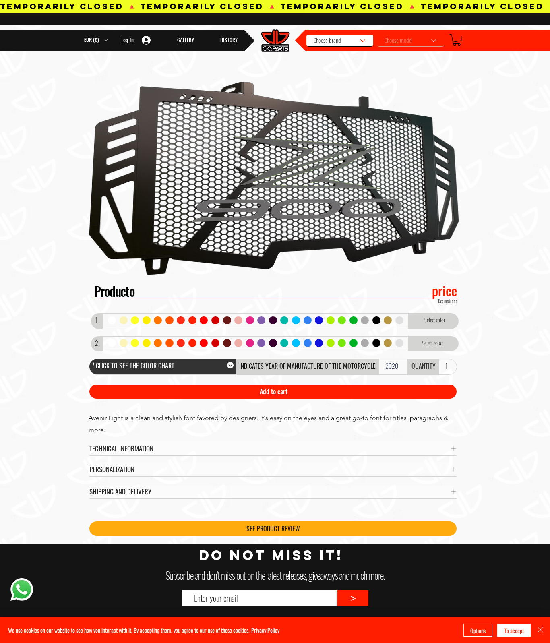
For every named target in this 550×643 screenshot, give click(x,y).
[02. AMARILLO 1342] (123, 321)
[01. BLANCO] (112, 321)
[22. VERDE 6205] (353, 321)
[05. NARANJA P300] (157, 321)
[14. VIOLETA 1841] (261, 321)
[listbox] (96, 40)
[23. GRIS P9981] (364, 321)
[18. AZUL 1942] (307, 321)
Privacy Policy (265, 630)
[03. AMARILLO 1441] (135, 321)
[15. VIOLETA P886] (273, 321)
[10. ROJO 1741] (215, 321)
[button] (457, 40)
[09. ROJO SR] (203, 321)
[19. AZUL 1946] (319, 321)
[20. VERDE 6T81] (330, 321)
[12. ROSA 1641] (238, 321)
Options (478, 630)
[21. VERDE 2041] (341, 321)
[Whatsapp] (21, 589)
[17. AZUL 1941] (296, 321)
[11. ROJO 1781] (227, 321)
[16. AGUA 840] (284, 321)
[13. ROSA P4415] (250, 321)
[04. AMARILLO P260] (146, 321)
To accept (514, 630)
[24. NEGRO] (376, 321)
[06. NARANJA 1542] (169, 321)
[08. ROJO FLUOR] (192, 321)
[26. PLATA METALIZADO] (399, 321)
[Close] (540, 630)
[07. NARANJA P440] (180, 321)
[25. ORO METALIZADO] (387, 321)
